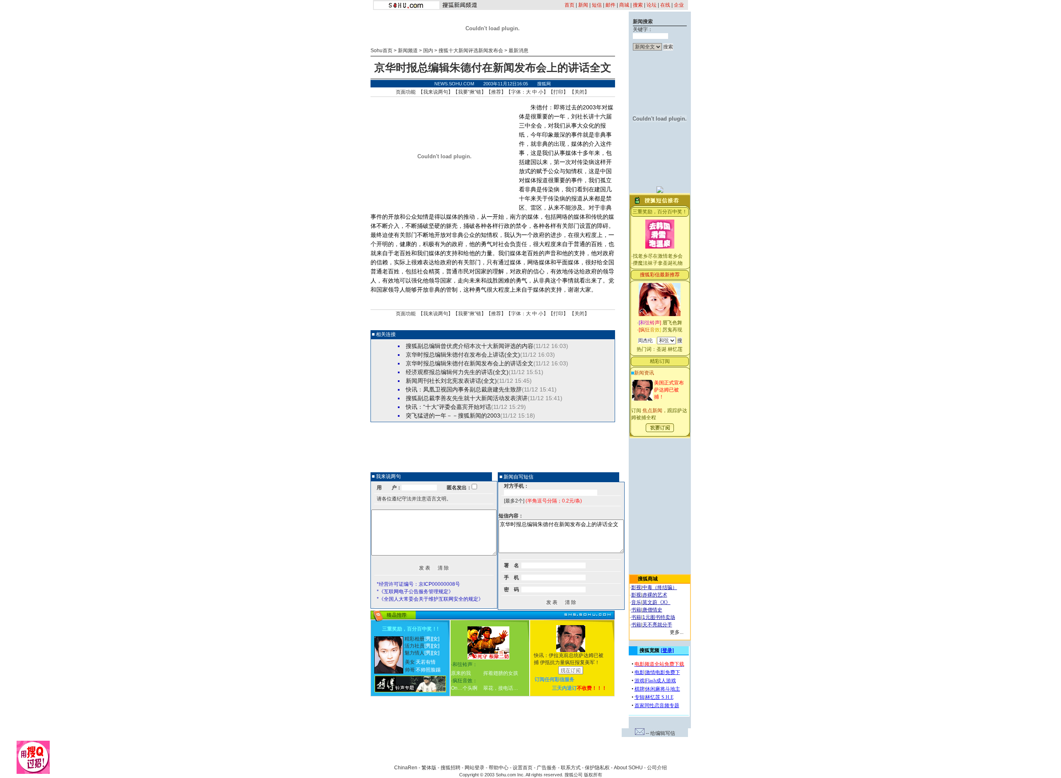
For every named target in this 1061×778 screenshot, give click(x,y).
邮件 (610, 5)
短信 (597, 5)
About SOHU (628, 768)
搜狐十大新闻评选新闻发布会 (470, 50)
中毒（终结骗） (659, 587)
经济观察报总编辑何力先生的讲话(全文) (457, 372)
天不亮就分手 (657, 625)
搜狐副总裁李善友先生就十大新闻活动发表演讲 (467, 398)
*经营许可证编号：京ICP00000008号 (418, 584)
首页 (569, 5)
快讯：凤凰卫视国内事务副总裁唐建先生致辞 (464, 389)
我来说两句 (435, 92)
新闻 (583, 5)
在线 (665, 5)
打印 (558, 92)
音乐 (636, 602)
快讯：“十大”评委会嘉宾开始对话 (448, 406)
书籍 (636, 610)
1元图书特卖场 (658, 617)
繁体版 (428, 768)
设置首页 (523, 768)
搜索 (638, 5)
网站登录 (474, 768)
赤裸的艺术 (654, 595)
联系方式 (571, 768)
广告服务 (547, 768)
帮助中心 (499, 768)
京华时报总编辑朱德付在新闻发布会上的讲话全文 (469, 363)
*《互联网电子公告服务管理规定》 (415, 591)
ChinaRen (405, 768)
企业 (679, 5)
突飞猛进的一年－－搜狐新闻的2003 (453, 415)
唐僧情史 (652, 610)
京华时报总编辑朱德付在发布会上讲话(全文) (463, 354)
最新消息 (518, 50)
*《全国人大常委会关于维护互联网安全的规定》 (430, 599)
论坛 (651, 5)
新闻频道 (408, 50)
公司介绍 (657, 768)
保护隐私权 (597, 768)
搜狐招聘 (450, 768)
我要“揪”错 (469, 92)
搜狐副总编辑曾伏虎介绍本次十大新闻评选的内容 (469, 346)
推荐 (496, 92)
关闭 (579, 92)
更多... (676, 632)
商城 (624, 5)
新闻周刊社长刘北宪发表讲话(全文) (451, 380)
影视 (636, 587)
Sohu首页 (381, 50)
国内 (428, 50)
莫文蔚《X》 (656, 602)
